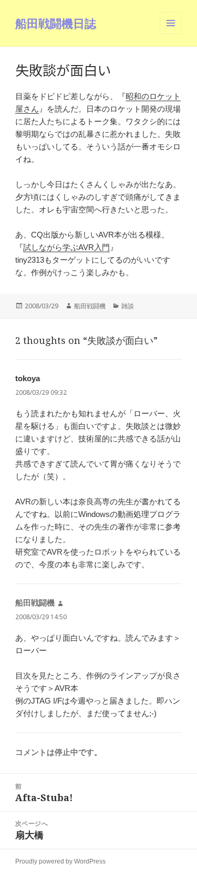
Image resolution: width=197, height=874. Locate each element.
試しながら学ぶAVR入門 (66, 247)
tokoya (27, 378)
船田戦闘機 (90, 305)
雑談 (127, 305)
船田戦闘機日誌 (55, 23)
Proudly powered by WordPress (60, 861)
